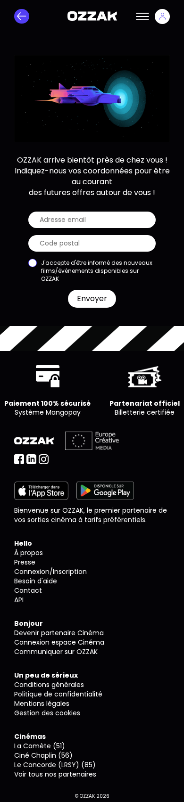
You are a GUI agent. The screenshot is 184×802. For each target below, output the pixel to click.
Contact (28, 590)
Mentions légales (41, 703)
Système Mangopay (48, 412)
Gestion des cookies (47, 713)
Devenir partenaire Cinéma (59, 633)
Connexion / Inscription (162, 16)
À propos (28, 552)
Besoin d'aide (35, 581)
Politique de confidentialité (58, 694)
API (19, 600)
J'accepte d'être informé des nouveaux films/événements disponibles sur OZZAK (96, 271)
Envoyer (92, 298)
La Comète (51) (39, 746)
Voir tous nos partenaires (55, 774)
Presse (24, 562)
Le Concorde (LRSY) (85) (55, 764)
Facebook (19, 459)
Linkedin (31, 459)
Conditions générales (49, 684)
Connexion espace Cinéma (59, 642)
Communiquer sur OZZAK (56, 651)
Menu (142, 16)
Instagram (44, 459)
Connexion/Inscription (50, 571)
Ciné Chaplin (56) (43, 755)
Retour (21, 16)
